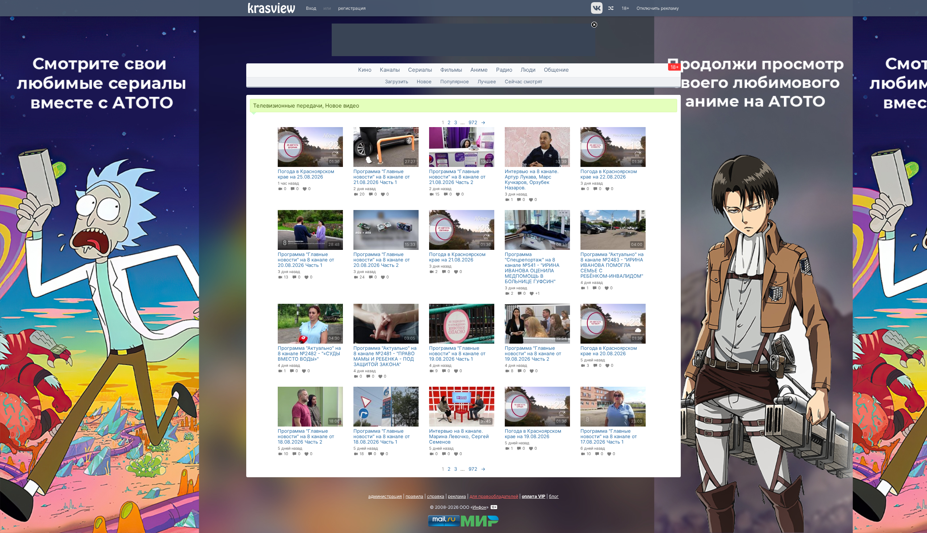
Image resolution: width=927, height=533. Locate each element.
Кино (365, 69)
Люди (528, 69)
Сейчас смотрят (523, 81)
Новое (424, 81)
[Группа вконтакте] (596, 12)
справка (435, 496)
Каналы (390, 69)
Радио (504, 69)
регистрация (352, 8)
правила (414, 496)
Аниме (479, 69)
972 (473, 122)
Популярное (454, 81)
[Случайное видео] (610, 8)
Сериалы (420, 69)
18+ (625, 8)
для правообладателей (494, 496)
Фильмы (451, 69)
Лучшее (487, 81)
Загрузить (396, 81)
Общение (556, 69)
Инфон (479, 507)
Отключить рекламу (658, 8)
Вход (311, 8)
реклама (457, 496)
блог (554, 496)
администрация (385, 496)
